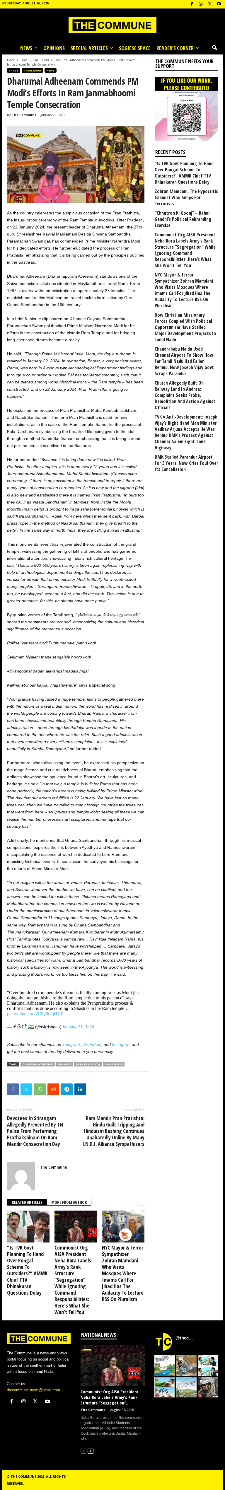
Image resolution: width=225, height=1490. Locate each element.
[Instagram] (200, 4)
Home (11, 60)
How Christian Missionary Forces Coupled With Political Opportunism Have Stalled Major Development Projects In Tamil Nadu (185, 327)
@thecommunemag (185, 1337)
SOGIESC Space (135, 48)
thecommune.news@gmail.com (33, 1390)
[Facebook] (191, 4)
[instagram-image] (164, 1365)
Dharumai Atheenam (38, 1064)
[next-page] (141, 1202)
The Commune (24, 114)
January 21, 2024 (78, 1026)
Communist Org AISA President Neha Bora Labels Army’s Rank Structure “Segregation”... (110, 1397)
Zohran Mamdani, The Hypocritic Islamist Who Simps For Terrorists (186, 197)
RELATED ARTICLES (27, 1202)
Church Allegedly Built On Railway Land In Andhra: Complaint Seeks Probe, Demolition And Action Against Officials (185, 395)
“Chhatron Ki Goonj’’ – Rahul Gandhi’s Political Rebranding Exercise (183, 219)
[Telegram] (67, 1089)
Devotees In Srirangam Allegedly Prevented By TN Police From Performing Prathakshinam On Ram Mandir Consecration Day (35, 1131)
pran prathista (88, 1064)
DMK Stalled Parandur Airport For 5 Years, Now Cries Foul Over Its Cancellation (186, 463)
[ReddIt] (53, 1089)
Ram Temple (113, 1064)
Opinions (54, 48)
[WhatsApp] (40, 1089)
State (24, 60)
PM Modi (64, 1064)
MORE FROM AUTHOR (69, 1202)
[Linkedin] (80, 1089)
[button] (214, 48)
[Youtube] (218, 4)
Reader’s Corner (175, 48)
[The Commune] (112, 25)
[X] (209, 4)
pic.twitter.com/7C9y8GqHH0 (35, 1013)
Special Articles (89, 48)
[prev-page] (134, 1202)
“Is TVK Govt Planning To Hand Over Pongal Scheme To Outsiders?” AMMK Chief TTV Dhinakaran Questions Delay (27, 1270)
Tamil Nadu (41, 60)
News (26, 48)
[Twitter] (26, 1089)
